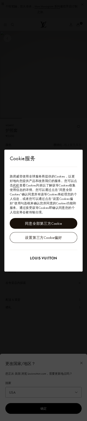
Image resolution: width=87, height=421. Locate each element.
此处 (16, 185)
